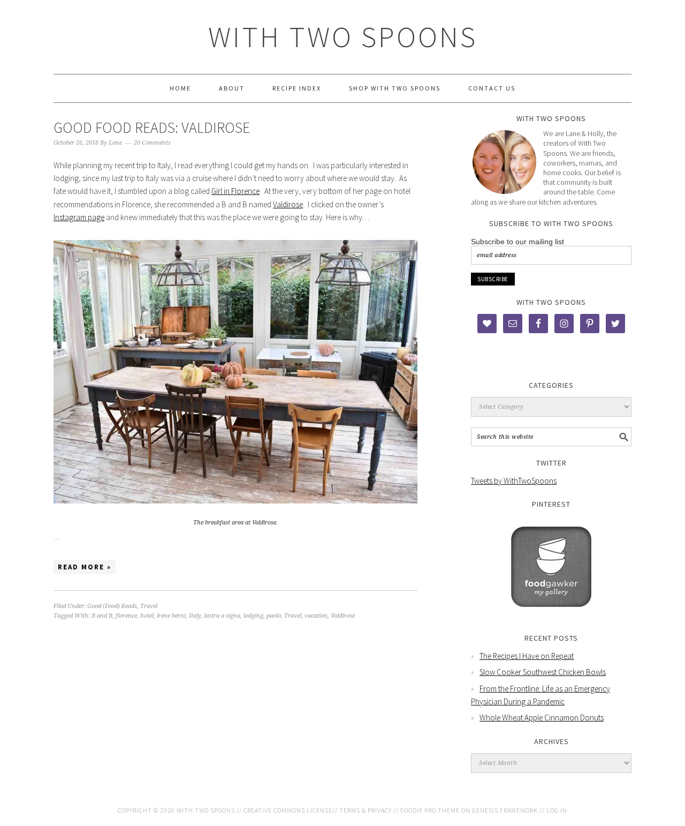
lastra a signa (222, 615)
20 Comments (152, 142)
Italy (195, 615)
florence (126, 615)
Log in (556, 810)
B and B (102, 615)
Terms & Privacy (365, 810)
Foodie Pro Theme (430, 810)
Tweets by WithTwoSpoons (514, 481)
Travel (148, 606)
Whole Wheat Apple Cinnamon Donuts (542, 717)
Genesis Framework (505, 810)
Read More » (84, 567)
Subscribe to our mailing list (517, 241)
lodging (253, 615)
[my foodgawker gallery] (551, 615)
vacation (316, 615)
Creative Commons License (287, 810)
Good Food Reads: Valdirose (152, 127)
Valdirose (288, 204)
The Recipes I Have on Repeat (527, 656)
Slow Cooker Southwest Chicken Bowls (543, 672)
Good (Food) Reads (112, 606)
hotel (147, 615)
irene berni (171, 615)
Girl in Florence (235, 191)
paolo (274, 615)
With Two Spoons (342, 36)
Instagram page (79, 217)
